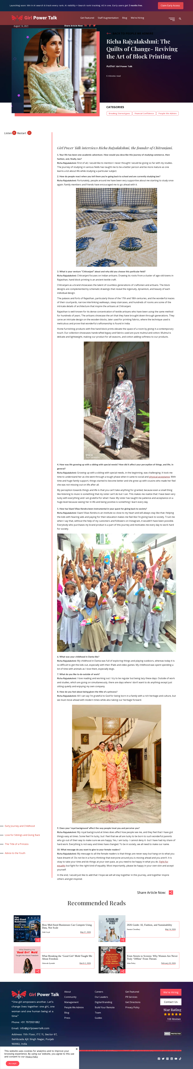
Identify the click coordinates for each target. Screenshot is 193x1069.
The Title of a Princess (17, 844)
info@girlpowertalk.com (34, 1028)
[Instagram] (167, 1058)
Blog (124, 17)
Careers (99, 991)
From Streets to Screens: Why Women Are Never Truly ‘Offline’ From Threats (152, 957)
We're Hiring (170, 992)
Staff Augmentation (108, 17)
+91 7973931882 (30, 1022)
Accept (13, 1063)
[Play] (10, 132)
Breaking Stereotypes (119, 113)
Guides (98, 1017)
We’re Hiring (137, 17)
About (67, 991)
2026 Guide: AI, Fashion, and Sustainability (149, 924)
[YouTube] (176, 1058)
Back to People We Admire (132, 33)
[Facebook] (159, 1058)
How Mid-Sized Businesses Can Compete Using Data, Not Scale (67, 926)
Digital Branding (103, 1002)
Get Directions (132, 1002)
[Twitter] (163, 1058)
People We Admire (167, 113)
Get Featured (87, 17)
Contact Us (171, 1002)
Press (67, 1017)
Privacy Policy (132, 1007)
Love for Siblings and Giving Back (22, 835)
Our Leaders (101, 996)
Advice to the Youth (15, 853)
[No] (76, 1049)
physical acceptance (159, 476)
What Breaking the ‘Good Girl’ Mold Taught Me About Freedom (67, 957)
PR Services (131, 996)
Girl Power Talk (124, 66)
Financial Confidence (144, 113)
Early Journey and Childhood (20, 826)
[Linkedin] (171, 1058)
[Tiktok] (180, 1058)
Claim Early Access (170, 5)
